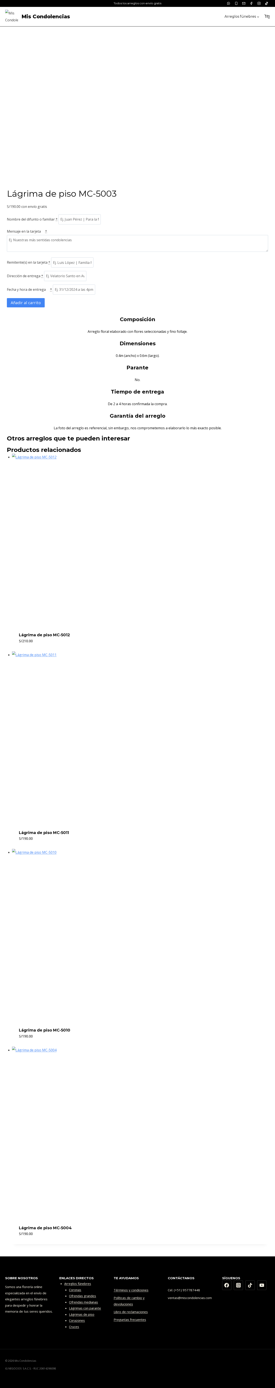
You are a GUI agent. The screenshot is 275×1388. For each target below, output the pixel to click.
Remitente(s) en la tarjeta (28, 262)
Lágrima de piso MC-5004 (45, 1228)
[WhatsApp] (228, 3)
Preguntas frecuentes (130, 1319)
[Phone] (236, 3)
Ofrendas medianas (83, 1302)
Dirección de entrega (25, 276)
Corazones (77, 1320)
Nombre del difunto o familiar (32, 219)
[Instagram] (259, 3)
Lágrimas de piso (81, 1314)
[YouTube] (262, 1285)
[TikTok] (266, 3)
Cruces (74, 1326)
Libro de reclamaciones (131, 1312)
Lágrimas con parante (85, 1308)
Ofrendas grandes (82, 1296)
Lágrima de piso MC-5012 (44, 635)
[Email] (243, 3)
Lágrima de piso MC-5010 (44, 1030)
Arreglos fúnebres (77, 1283)
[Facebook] (251, 3)
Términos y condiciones (131, 1290)
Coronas (75, 1290)
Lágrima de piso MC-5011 (44, 832)
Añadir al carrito (26, 302)
